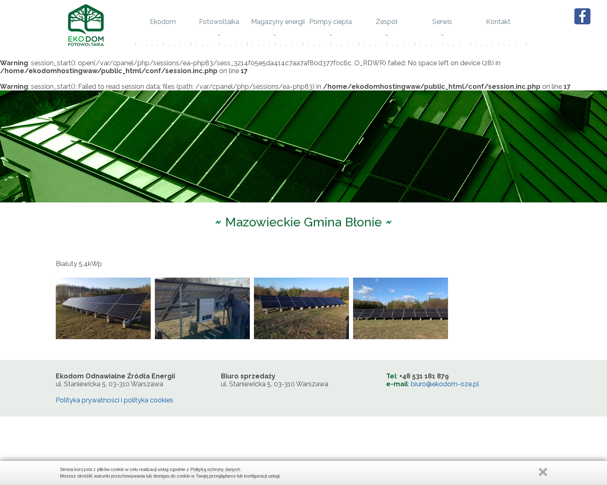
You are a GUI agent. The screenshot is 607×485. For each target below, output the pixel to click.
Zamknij (543, 472)
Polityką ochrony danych (215, 469)
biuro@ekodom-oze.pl (445, 384)
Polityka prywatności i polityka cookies (114, 400)
